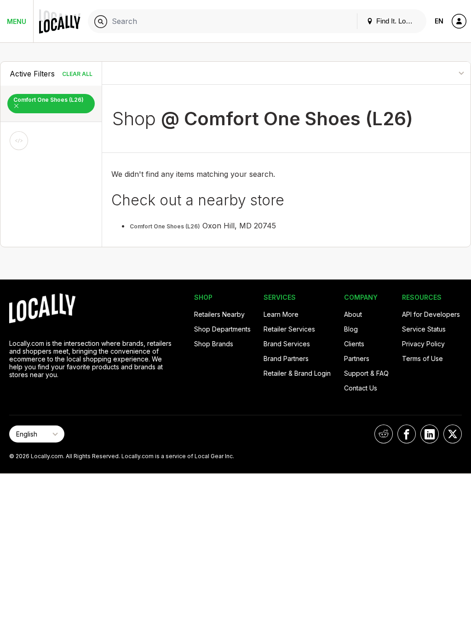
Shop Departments (222, 329)
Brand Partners (286, 358)
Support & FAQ (366, 373)
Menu (16, 21)
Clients (354, 344)
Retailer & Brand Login (297, 373)
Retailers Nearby (219, 314)
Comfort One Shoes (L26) (48, 99)
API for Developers (431, 314)
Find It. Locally (396, 21)
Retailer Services (289, 329)
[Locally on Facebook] (406, 434)
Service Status (424, 329)
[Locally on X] (452, 434)
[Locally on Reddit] (383, 434)
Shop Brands (213, 344)
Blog (351, 329)
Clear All (77, 73)
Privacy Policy (423, 344)
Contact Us (360, 388)
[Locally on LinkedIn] (429, 434)
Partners (356, 358)
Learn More (281, 314)
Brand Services (287, 344)
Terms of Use (422, 358)
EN (439, 21)
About (353, 314)
